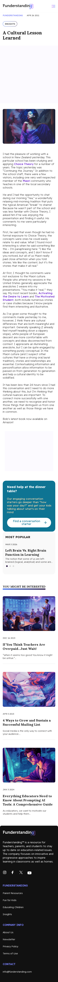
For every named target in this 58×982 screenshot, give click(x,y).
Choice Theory (24, 164)
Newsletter (9, 939)
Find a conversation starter (26, 522)
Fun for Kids (9, 900)
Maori (26, 180)
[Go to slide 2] (10, 566)
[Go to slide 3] (14, 566)
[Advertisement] (29, 74)
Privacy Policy (10, 946)
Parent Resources (13, 893)
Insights (7, 914)
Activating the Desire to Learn (27, 294)
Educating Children (13, 907)
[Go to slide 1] (7, 566)
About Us (8, 932)
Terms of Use (10, 953)
